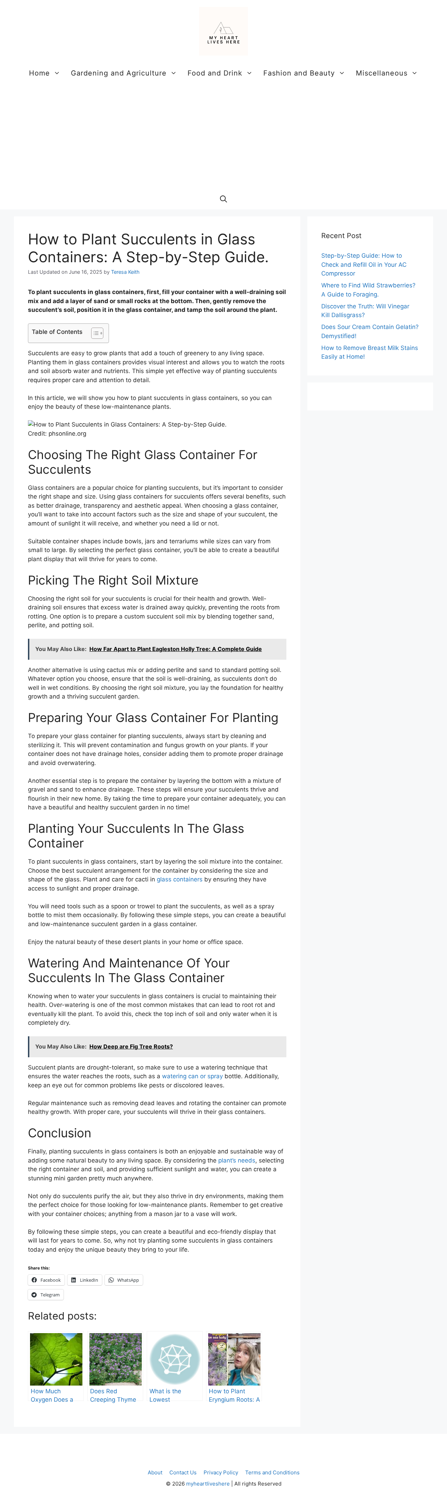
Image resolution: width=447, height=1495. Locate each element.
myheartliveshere (208, 1483)
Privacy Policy (221, 1472)
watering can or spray (192, 1076)
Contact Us (183, 1472)
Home (39, 73)
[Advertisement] (223, 136)
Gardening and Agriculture (119, 73)
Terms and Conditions (272, 1472)
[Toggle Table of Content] (94, 333)
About (155, 1472)
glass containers (180, 879)
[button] (223, 198)
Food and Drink (215, 73)
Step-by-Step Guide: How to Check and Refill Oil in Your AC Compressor (363, 264)
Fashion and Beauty (299, 73)
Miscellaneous (382, 73)
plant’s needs (236, 1160)
